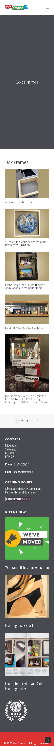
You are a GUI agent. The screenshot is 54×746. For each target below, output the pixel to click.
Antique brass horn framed (21, 202)
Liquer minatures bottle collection (25, 327)
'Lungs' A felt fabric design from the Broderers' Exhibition (25, 243)
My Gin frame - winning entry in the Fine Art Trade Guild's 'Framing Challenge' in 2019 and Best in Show (26, 399)
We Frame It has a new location (27, 567)
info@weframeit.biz (23, 472)
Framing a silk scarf (19, 625)
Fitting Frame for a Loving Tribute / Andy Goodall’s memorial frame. (25, 286)
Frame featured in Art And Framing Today (23, 686)
